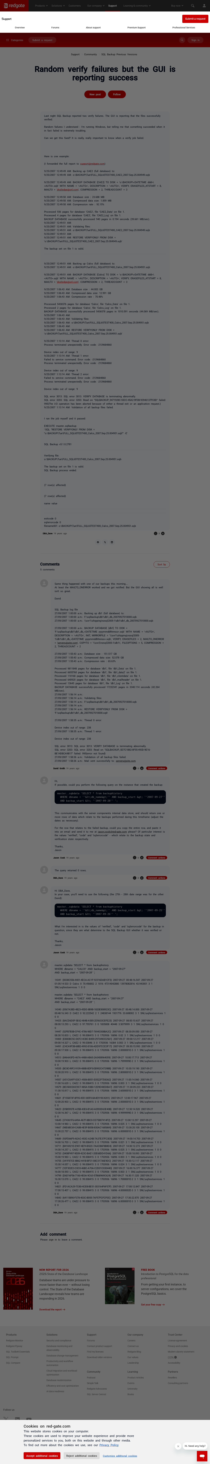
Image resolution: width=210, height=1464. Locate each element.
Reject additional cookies (81, 1455)
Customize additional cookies (120, 1455)
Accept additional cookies (42, 1455)
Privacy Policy (109, 1444)
